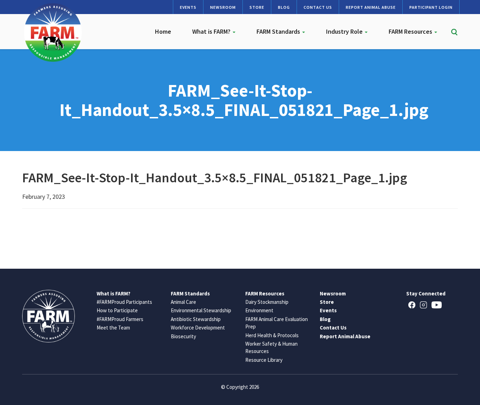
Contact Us (318, 7)
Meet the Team (113, 327)
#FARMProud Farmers (120, 319)
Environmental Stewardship (201, 310)
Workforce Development (198, 327)
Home (163, 31)
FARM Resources (411, 31)
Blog (284, 7)
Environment (259, 310)
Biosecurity (183, 336)
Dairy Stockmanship (266, 302)
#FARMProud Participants (124, 302)
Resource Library (264, 360)
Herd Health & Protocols (272, 335)
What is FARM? (212, 31)
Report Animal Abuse (371, 7)
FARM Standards (279, 31)
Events (188, 7)
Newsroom (223, 7)
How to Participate (117, 310)
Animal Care (183, 302)
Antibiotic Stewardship (196, 319)
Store (256, 7)
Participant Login (431, 7)
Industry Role (345, 31)
